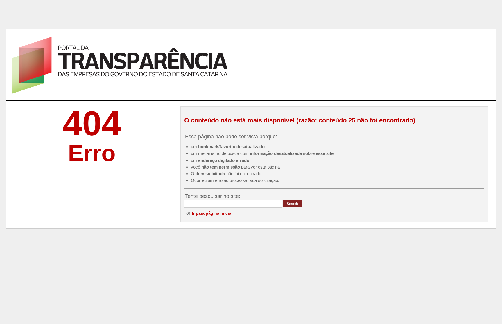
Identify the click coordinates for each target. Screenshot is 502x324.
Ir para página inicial (212, 213)
